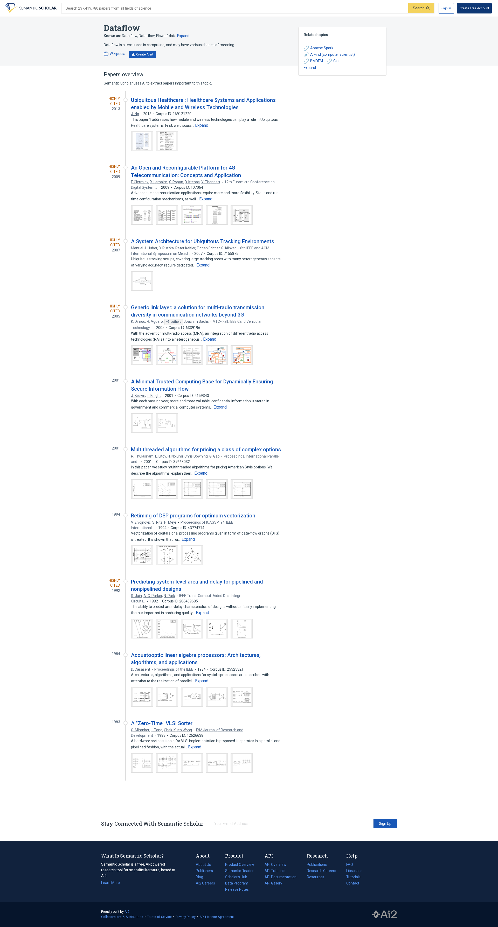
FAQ (349, 864)
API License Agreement (216, 917)
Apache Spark (321, 48)
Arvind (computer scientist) (332, 54)
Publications (317, 865)
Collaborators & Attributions (122, 917)
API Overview (275, 864)
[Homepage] (30, 8)
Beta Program (236, 883)
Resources (315, 877)
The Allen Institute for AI (384, 914)
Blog (201, 877)
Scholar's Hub (236, 877)
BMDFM (316, 61)
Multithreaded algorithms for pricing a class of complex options (206, 449)
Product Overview (239, 864)
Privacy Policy (186, 917)
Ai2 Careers (205, 883)
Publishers (204, 871)
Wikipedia (114, 54)
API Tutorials (275, 871)
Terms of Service (159, 917)
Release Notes (237, 889)
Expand (183, 36)
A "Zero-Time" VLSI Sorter (161, 723)
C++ (336, 61)
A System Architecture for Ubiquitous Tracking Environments (202, 241)
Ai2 (127, 912)
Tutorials (353, 877)
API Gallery (273, 883)
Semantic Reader (239, 871)
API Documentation (280, 877)
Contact (352, 883)
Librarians (354, 871)
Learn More (110, 883)
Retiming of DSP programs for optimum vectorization (193, 515)
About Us (203, 864)
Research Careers (321, 871)
